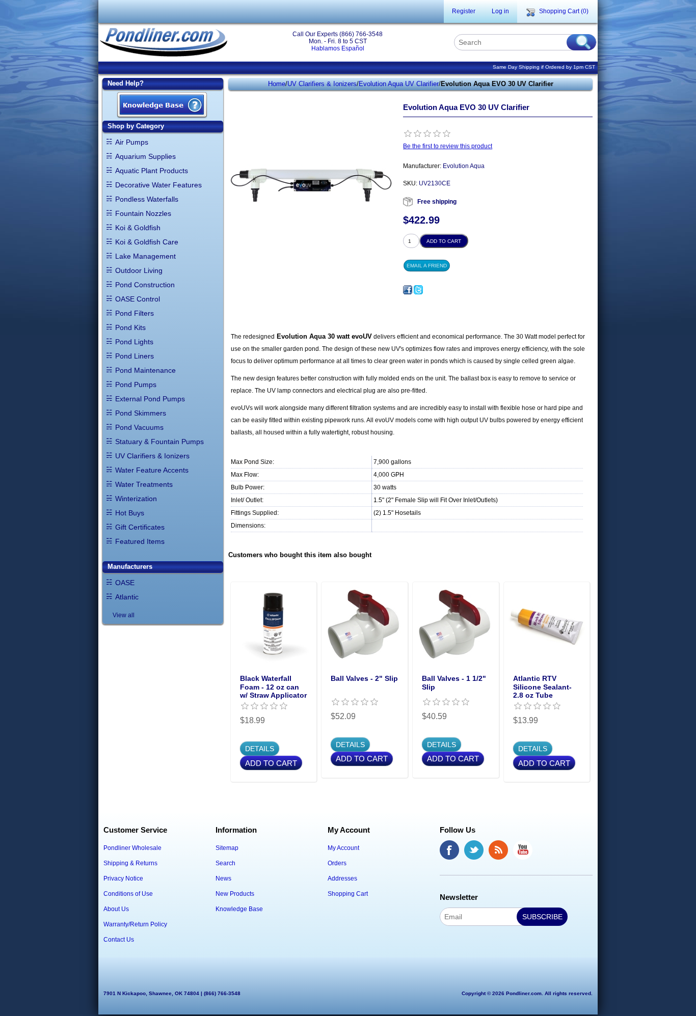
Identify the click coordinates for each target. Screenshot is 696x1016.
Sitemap (227, 848)
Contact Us (118, 939)
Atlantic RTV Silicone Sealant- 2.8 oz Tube (542, 687)
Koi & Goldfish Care (146, 242)
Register (463, 11)
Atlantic (127, 597)
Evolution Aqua (464, 166)
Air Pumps (131, 142)
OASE (125, 583)
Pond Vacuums (139, 427)
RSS (498, 850)
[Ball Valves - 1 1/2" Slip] (456, 625)
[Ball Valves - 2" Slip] (365, 625)
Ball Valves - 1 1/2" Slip (454, 682)
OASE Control (137, 299)
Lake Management (145, 256)
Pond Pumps (135, 384)
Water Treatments (144, 484)
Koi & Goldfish (137, 228)
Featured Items (140, 541)
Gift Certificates (140, 527)
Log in (500, 11)
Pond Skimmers (140, 413)
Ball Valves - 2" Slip (364, 678)
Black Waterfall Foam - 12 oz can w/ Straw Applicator (273, 687)
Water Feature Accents (152, 470)
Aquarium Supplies (145, 156)
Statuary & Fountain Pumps (159, 441)
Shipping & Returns (130, 863)
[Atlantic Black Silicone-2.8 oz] (547, 625)
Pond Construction (145, 285)
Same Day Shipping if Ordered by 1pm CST (544, 67)
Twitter (474, 850)
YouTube (522, 850)
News (223, 878)
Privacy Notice (123, 878)
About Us (116, 909)
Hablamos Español (337, 48)
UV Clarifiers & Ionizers (152, 456)
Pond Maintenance (145, 370)
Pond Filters (134, 313)
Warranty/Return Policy (135, 924)
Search (225, 863)
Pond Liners (134, 356)
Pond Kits (130, 327)
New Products (235, 893)
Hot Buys (129, 513)
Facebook (449, 850)
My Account (343, 848)
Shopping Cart (348, 893)
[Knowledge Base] (162, 105)
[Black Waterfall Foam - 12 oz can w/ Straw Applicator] (274, 625)
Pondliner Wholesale (132, 848)
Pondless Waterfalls (146, 199)
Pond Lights (134, 342)
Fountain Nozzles (143, 213)
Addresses (342, 878)
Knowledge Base (239, 909)
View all (124, 615)
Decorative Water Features (158, 185)
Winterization (136, 499)
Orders (337, 863)
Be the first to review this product (447, 146)
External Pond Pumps (150, 399)
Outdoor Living (139, 270)
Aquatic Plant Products (151, 171)
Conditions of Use (128, 893)
